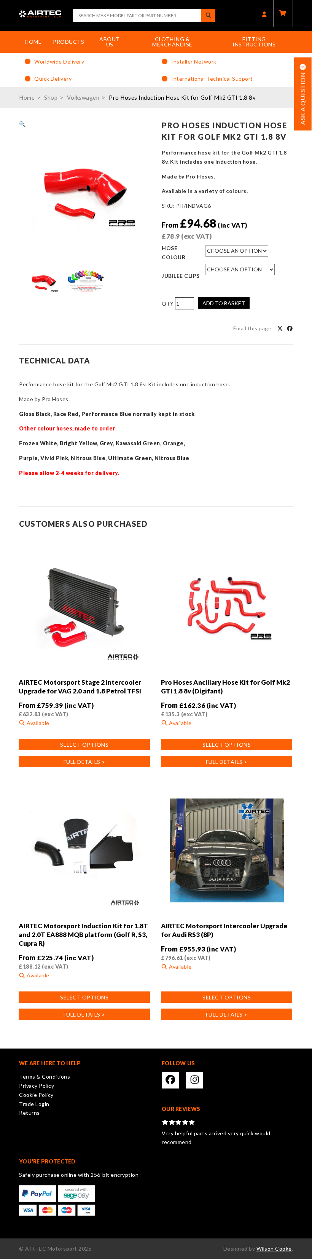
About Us (109, 42)
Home (33, 41)
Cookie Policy (36, 1095)
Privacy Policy (36, 1085)
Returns (29, 1112)
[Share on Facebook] (290, 328)
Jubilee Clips (181, 276)
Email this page (252, 328)
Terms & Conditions (44, 1076)
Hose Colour (173, 252)
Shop (50, 97)
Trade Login (34, 1104)
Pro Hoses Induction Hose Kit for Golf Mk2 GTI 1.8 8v (182, 97)
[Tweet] (280, 328)
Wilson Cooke (274, 1248)
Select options (84, 744)
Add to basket (223, 303)
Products (68, 41)
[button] (22, 124)
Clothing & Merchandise (172, 42)
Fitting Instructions (253, 42)
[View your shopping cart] (283, 13)
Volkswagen (83, 97)
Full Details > (84, 762)
